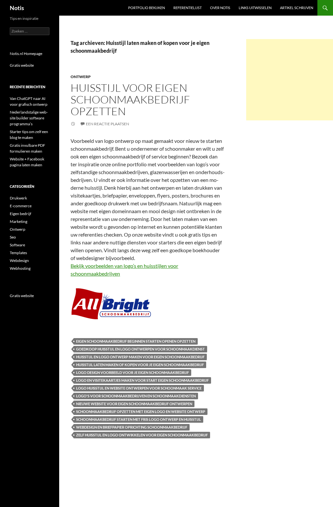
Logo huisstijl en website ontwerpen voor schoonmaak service (139, 388)
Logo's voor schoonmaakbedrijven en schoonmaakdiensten (136, 396)
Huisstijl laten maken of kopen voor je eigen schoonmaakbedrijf (140, 365)
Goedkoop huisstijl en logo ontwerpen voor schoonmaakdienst (140, 349)
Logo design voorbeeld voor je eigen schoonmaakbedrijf (132, 372)
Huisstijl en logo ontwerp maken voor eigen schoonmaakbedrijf (140, 357)
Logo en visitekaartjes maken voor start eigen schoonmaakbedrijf (142, 380)
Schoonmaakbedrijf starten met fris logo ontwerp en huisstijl (138, 419)
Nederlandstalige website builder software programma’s (29, 118)
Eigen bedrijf (20, 213)
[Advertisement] (289, 79)
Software (17, 244)
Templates (18, 252)
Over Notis (220, 8)
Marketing (18, 221)
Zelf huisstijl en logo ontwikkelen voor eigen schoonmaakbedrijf (142, 435)
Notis (17, 7)
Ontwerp (81, 76)
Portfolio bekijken (146, 8)
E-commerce (21, 205)
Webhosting (20, 268)
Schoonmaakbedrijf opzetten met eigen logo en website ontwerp (140, 411)
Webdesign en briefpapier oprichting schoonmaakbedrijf (131, 427)
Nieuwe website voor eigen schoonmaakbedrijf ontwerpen (134, 404)
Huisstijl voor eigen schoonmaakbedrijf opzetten (130, 99)
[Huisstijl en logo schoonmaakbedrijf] (111, 303)
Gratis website (22, 65)
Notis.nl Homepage (26, 53)
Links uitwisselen (255, 8)
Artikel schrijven (296, 8)
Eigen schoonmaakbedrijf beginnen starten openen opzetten (135, 341)
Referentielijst (187, 8)
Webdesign (19, 260)
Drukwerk (18, 198)
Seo (13, 237)
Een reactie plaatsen (107, 123)
